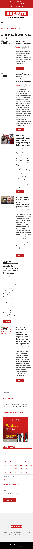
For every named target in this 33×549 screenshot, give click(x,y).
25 (11, 473)
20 (21, 469)
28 (26, 473)
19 (16, 469)
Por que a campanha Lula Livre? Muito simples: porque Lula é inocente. (23, 140)
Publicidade (24, 3)
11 (11, 465)
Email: (5, 490)
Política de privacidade (26, 546)
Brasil (4, 43)
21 (26, 469)
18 (11, 469)
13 (21, 465)
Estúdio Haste (13, 544)
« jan (4, 479)
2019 (7, 28)
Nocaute (17, 47)
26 (16, 473)
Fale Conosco (15, 3)
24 (5, 473)
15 (31, 465)
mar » (8, 479)
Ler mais (20, 68)
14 (26, 465)
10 (5, 465)
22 (31, 469)
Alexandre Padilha (17, 211)
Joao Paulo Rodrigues (17, 347)
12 (16, 465)
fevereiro (13, 28)
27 (21, 473)
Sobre (7, 3)
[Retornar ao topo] (28, 543)
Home (2, 28)
